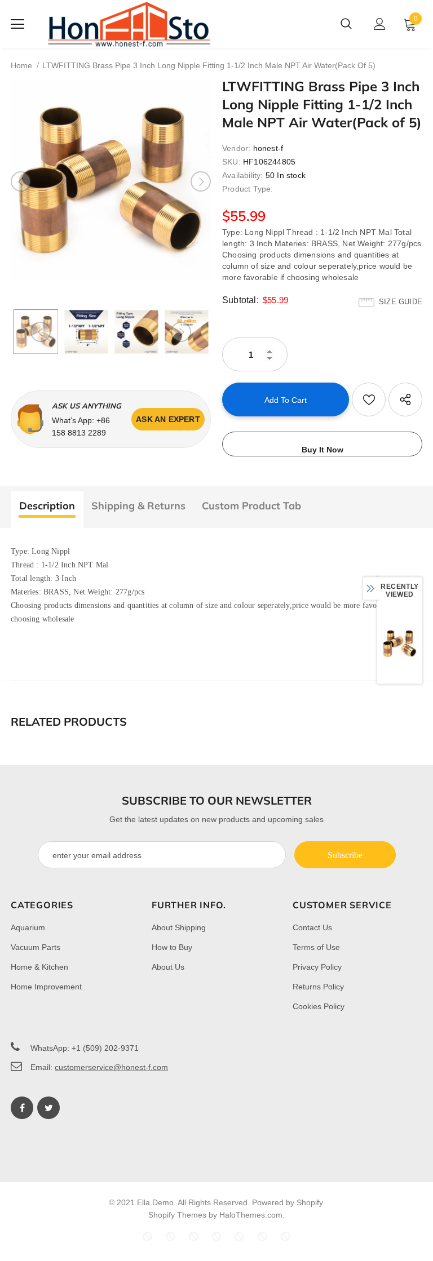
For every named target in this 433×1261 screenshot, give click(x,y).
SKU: (231, 161)
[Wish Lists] (369, 399)
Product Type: (247, 188)
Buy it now (322, 449)
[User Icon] (380, 24)
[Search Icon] (346, 24)
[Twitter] (48, 1107)
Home (21, 65)
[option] (111, 181)
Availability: (242, 175)
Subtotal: (240, 300)
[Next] (201, 181)
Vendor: (236, 148)
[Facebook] (22, 1107)
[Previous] (21, 181)
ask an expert (168, 419)
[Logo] (129, 24)
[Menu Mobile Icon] (17, 24)
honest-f (268, 148)
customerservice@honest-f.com (111, 1067)
